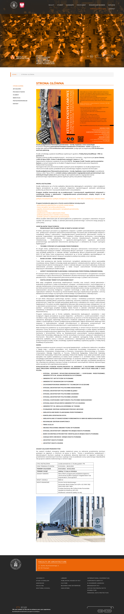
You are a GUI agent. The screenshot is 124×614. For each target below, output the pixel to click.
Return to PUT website (24, 608)
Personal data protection (98, 592)
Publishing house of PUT (71, 580)
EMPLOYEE (111, 5)
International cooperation (98, 578)
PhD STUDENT (81, 5)
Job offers (65, 588)
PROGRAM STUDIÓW (19, 92)
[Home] (14, 5)
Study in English (42, 580)
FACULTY (51, 5)
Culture (64, 583)
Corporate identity (95, 580)
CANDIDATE (70, 5)
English (92, 57)
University (40, 578)
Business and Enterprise (70, 585)
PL (88, 56)
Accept (100, 611)
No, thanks (108, 611)
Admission (40, 583)
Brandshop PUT (93, 585)
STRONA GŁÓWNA (18, 86)
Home (14, 74)
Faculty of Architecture (22, 57)
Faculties (40, 585)
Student (60, 5)
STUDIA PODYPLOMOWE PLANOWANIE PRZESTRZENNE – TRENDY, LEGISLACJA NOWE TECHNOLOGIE (45, 59)
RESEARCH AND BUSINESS (97, 5)
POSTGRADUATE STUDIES (98, 9)
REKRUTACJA (16, 97)
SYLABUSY (16, 94)
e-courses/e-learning (95, 583)
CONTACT (112, 9)
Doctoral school (43, 588)
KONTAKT (15, 103)
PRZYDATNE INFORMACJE (20, 100)
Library (64, 578)
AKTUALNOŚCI (17, 89)
